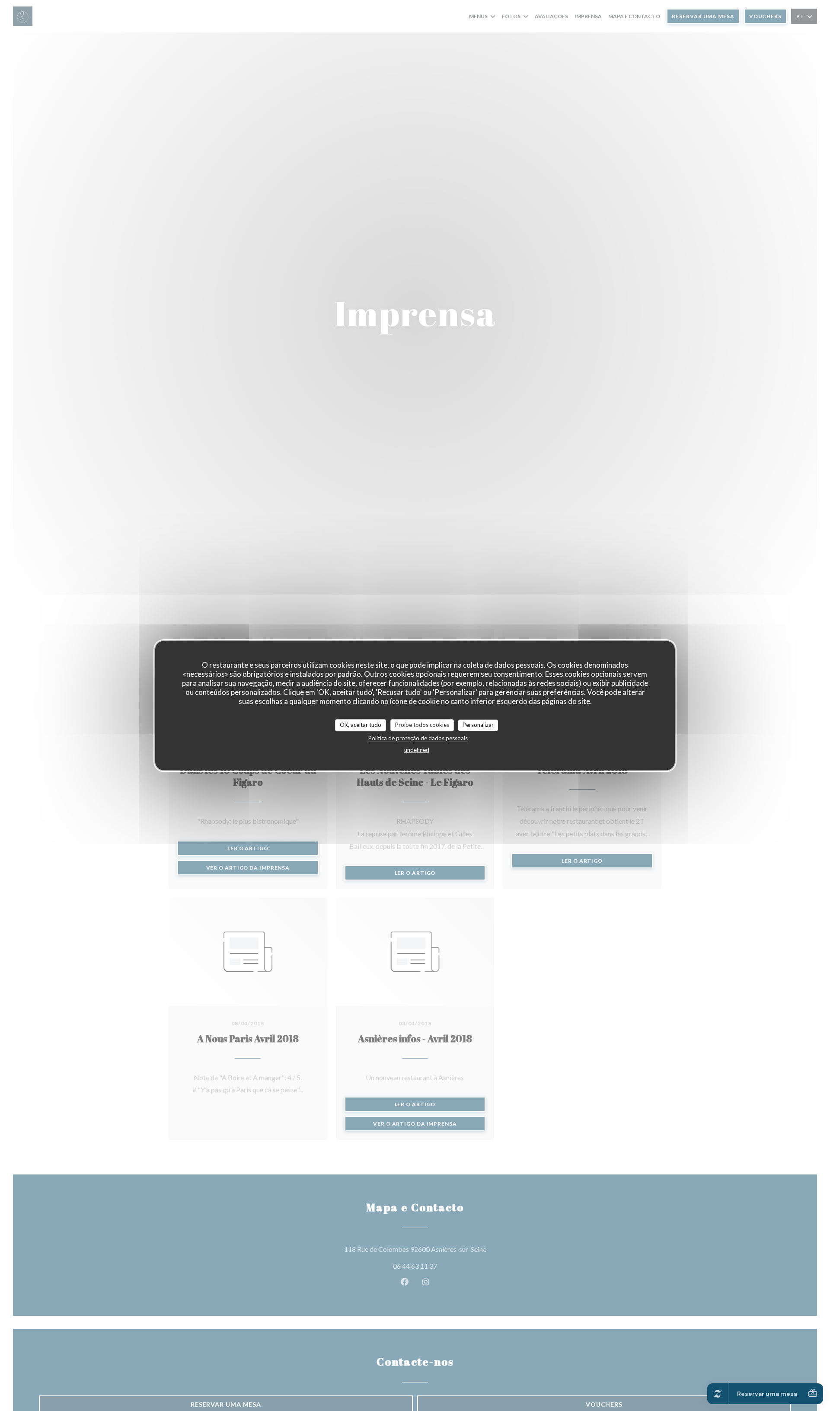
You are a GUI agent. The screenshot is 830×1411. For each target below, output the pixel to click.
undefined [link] (416, 749)
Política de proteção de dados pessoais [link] (418, 737)
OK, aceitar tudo (360, 724)
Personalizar (478, 724)
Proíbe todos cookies (422, 724)
